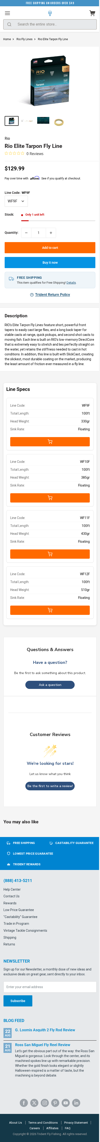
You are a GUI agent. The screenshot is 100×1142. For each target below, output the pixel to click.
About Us (15, 1122)
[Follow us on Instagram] (45, 1103)
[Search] (9, 24)
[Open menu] (7, 13)
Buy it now (50, 262)
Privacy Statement (76, 1122)
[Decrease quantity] (26, 233)
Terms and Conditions (43, 1122)
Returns (9, 944)
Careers (35, 1128)
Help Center (12, 889)
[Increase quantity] (51, 233)
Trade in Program (16, 923)
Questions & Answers (50, 649)
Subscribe (17, 1001)
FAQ (67, 1128)
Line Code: (17, 193)
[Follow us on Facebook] (24, 1103)
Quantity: (11, 232)
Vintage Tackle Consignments (25, 930)
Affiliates (52, 1128)
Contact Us (11, 896)
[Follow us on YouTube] (66, 1103)
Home (7, 39)
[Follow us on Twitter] (34, 1103)
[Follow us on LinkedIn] (76, 1103)
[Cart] (92, 13)
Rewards (10, 903)
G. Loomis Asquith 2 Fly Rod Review (45, 1030)
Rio (7, 138)
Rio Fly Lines (25, 39)
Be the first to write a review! (50, 786)
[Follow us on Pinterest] (55, 1103)
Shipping (9, 937)
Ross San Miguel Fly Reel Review (42, 1045)
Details (71, 282)
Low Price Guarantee (18, 910)
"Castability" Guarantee (20, 917)
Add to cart (50, 248)
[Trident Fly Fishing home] (50, 13)
